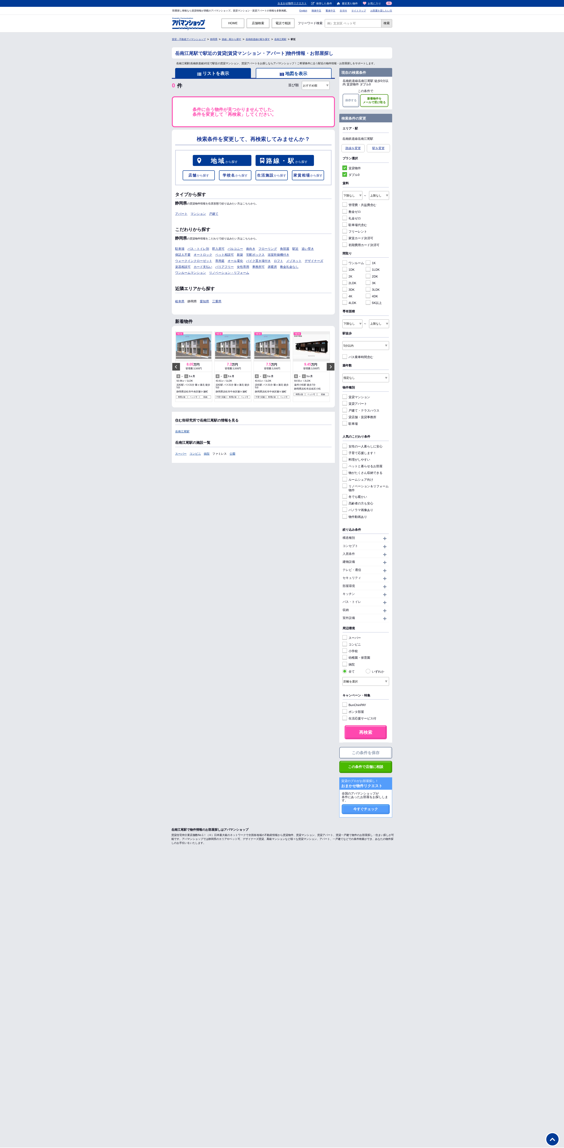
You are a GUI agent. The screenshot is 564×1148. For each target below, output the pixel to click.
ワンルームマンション (190, 272)
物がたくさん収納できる (365, 473)
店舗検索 (258, 23)
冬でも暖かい (358, 497)
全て (352, 671)
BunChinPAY (357, 705)
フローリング (267, 248)
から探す (224, 160)
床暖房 (272, 267)
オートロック (203, 254)
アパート (181, 213)
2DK (375, 276)
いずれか (378, 671)
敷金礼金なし (289, 267)
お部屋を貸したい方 (381, 10)
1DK (351, 269)
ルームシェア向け (361, 479)
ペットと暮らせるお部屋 (365, 466)
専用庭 (219, 261)
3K (374, 283)
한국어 (343, 10)
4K (350, 296)
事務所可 (258, 267)
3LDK (376, 289)
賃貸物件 (355, 168)
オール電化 (235, 261)
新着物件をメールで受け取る (374, 100)
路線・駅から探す (231, 39)
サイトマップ (358, 10)
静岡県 (213, 39)
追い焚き (308, 248)
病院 (207, 453)
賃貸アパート (358, 403)
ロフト (278, 261)
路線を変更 (353, 148)
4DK (375, 296)
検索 (387, 23)
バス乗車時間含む (361, 357)
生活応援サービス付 (362, 718)
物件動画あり (358, 517)
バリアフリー (224, 267)
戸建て (213, 213)
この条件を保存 (366, 753)
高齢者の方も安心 (361, 503)
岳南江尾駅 (280, 39)
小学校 (353, 651)
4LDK (352, 303)
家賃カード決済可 (361, 238)
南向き (250, 248)
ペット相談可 (224, 254)
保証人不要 (183, 254)
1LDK (376, 269)
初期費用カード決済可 (364, 245)
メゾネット (294, 261)
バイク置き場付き (258, 261)
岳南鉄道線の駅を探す (258, 39)
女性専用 (243, 267)
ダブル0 (354, 175)
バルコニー (235, 248)
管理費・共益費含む (362, 205)
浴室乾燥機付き (278, 254)
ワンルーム (356, 263)
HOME (232, 23)
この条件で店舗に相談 (365, 767)
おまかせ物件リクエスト (292, 3)
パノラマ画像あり (361, 510)
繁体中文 (330, 10)
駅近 (295, 248)
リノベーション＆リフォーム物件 (369, 488)
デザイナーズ (314, 261)
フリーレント (358, 231)
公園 (232, 453)
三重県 (216, 301)
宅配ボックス (255, 254)
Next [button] (330, 367)
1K (374, 263)
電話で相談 (283, 23)
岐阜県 (179, 301)
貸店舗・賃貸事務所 (362, 417)
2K (350, 276)
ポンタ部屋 (356, 712)
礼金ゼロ (355, 218)
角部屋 (284, 248)
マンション (198, 213)
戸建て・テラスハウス (364, 410)
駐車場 (179, 248)
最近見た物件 (350, 3)
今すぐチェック (365, 809)
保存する (351, 100)
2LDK (352, 283)
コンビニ (195, 453)
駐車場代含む (358, 225)
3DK (351, 289)
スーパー (181, 453)
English (303, 10)
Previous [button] (176, 367)
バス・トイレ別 (198, 248)
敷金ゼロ (355, 211)
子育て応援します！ (362, 453)
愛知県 (204, 301)
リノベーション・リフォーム (229, 272)
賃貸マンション (359, 397)
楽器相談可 (183, 267)
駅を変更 (378, 148)
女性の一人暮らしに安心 (365, 446)
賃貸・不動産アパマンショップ (189, 39)
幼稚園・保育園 (359, 657)
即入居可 (218, 248)
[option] (193, 366)
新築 (240, 254)
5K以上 (377, 303)
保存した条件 (324, 3)
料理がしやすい (359, 459)
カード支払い (203, 267)
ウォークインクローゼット (193, 261)
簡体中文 (316, 10)
